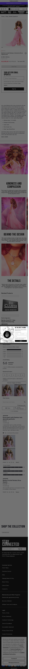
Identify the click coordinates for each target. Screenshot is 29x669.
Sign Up (21, 340)
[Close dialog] (27, 327)
